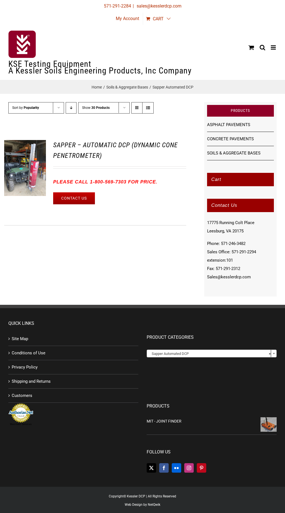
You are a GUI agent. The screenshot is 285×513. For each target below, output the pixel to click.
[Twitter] (151, 468)
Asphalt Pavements (228, 124)
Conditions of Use (28, 352)
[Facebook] (164, 468)
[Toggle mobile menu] (274, 47)
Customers (22, 395)
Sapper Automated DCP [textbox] (210, 354)
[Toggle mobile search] (262, 47)
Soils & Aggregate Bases (234, 153)
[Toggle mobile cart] (251, 47)
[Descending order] (71, 108)
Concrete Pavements (230, 138)
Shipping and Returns (31, 381)
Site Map (20, 338)
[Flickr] (176, 468)
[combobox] (212, 353)
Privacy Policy (25, 367)
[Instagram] (189, 468)
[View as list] (147, 107)
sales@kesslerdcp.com (158, 6)
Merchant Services (21, 424)
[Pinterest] (201, 468)
